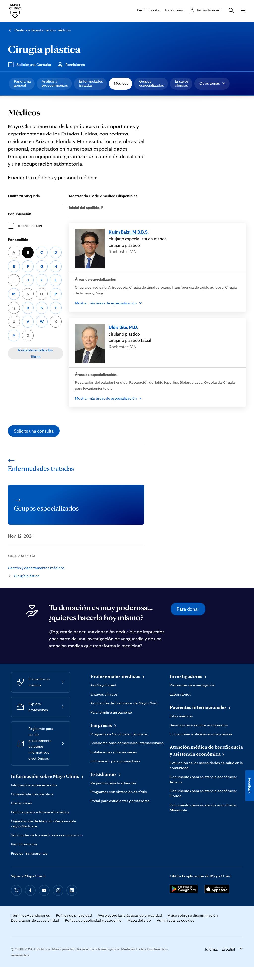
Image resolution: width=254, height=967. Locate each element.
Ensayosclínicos (182, 83)
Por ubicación (19, 213)
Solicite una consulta (34, 431)
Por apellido (18, 239)
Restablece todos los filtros (35, 353)
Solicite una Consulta (33, 64)
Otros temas (209, 83)
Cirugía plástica (44, 49)
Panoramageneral (22, 83)
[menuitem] (22, 83)
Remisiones (75, 64)
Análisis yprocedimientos (55, 83)
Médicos (121, 83)
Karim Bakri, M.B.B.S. (129, 232)
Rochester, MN (30, 225)
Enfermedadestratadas (91, 83)
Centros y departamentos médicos (42, 30)
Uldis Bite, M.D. (123, 327)
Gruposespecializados (151, 83)
